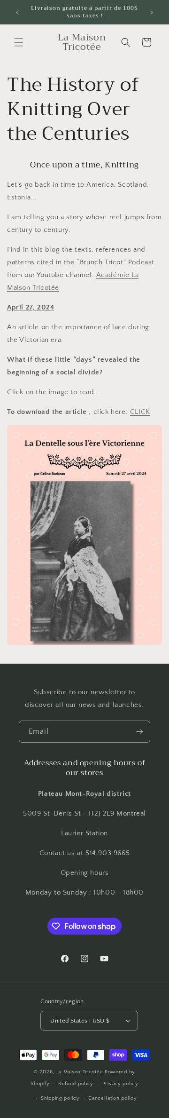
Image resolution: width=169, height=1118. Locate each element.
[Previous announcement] (17, 12)
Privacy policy (120, 1083)
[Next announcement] (151, 12)
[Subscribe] (139, 732)
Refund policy (75, 1083)
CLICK (140, 412)
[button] (18, 42)
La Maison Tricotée (80, 1072)
